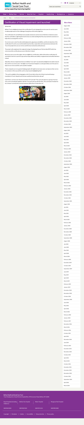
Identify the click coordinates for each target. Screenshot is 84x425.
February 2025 (67, 75)
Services (22, 14)
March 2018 (67, 311)
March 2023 (67, 145)
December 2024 (68, 81)
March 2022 (67, 182)
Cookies (22, 414)
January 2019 (67, 287)
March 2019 (67, 281)
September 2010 (68, 379)
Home (4, 14)
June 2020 (66, 247)
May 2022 (66, 176)
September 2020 (68, 238)
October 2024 (67, 87)
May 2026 (66, 32)
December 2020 (68, 228)
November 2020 (68, 231)
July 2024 (66, 96)
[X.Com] (63, 3)
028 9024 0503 (7, 408)
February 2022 (67, 185)
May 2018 (66, 305)
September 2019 (68, 268)
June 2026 (66, 28)
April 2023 (66, 142)
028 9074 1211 (39, 408)
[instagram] (67, 3)
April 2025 (66, 68)
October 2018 (67, 296)
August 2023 (67, 130)
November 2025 (68, 47)
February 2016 (67, 330)
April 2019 (66, 278)
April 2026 (66, 35)
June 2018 (66, 302)
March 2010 (67, 385)
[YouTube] (65, 3)
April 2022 (66, 179)
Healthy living (50, 14)
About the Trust (31, 14)
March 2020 (67, 256)
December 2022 (68, 155)
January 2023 (67, 151)
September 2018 (68, 299)
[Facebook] (61, 3)
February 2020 (67, 259)
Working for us (61, 14)
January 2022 (67, 188)
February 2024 (67, 111)
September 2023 (68, 127)
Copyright (6, 414)
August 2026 (67, 25)
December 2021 (68, 191)
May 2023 (66, 139)
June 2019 (66, 271)
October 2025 (67, 50)
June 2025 (66, 62)
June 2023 (66, 136)
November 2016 (68, 324)
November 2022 (68, 158)
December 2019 (68, 262)
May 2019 (66, 274)
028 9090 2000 (54, 408)
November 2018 (68, 293)
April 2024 (66, 105)
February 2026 (67, 38)
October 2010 (67, 376)
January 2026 (67, 41)
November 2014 (68, 339)
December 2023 (68, 118)
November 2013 (68, 351)
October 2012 (67, 364)
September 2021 (68, 201)
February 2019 (67, 284)
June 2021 (66, 210)
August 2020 (67, 241)
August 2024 (67, 93)
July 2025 (66, 59)
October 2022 (67, 161)
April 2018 (66, 308)
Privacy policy (50, 414)
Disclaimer (14, 414)
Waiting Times (13, 14)
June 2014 (66, 342)
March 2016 (67, 327)
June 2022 (66, 173)
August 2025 (67, 56)
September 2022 (68, 164)
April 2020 (66, 253)
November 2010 (68, 373)
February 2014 (67, 345)
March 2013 (67, 361)
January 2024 (67, 115)
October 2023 (67, 124)
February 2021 (67, 222)
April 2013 (66, 357)
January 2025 (67, 78)
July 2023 (66, 133)
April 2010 (66, 382)
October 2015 (67, 333)
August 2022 (67, 167)
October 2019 (67, 265)
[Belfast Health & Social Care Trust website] (19, 6)
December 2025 (68, 44)
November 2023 (68, 121)
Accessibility (30, 414)
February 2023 (67, 148)
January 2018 (67, 317)
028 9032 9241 (23, 408)
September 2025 (68, 53)
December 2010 (68, 370)
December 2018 (68, 290)
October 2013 (67, 354)
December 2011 (68, 367)
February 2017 (67, 321)
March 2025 (67, 71)
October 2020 (67, 234)
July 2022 (66, 170)
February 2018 (67, 314)
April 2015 (66, 336)
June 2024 (66, 99)
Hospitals (41, 14)
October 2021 (67, 198)
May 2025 (66, 65)
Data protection (40, 414)
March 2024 (67, 108)
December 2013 (68, 348)
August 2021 (67, 204)
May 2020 (66, 250)
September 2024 (68, 90)
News (10, 17)
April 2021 (66, 216)
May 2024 (66, 102)
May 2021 (66, 213)
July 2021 (66, 207)
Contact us (71, 14)
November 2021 (68, 194)
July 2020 (66, 244)
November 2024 (68, 84)
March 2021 (67, 219)
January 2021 (67, 225)
